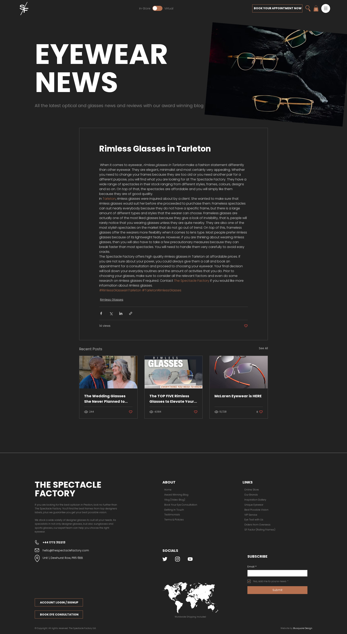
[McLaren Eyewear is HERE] (239, 372)
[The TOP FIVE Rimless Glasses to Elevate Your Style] (174, 372)
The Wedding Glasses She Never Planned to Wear (105, 398)
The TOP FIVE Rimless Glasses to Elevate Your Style (171, 398)
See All (263, 348)
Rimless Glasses (111, 300)
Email (251, 566)
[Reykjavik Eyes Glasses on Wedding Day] (108, 372)
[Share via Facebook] (101, 313)
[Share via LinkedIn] (121, 313)
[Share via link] (131, 313)
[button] (325, 8)
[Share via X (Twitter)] (111, 313)
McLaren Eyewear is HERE (238, 395)
